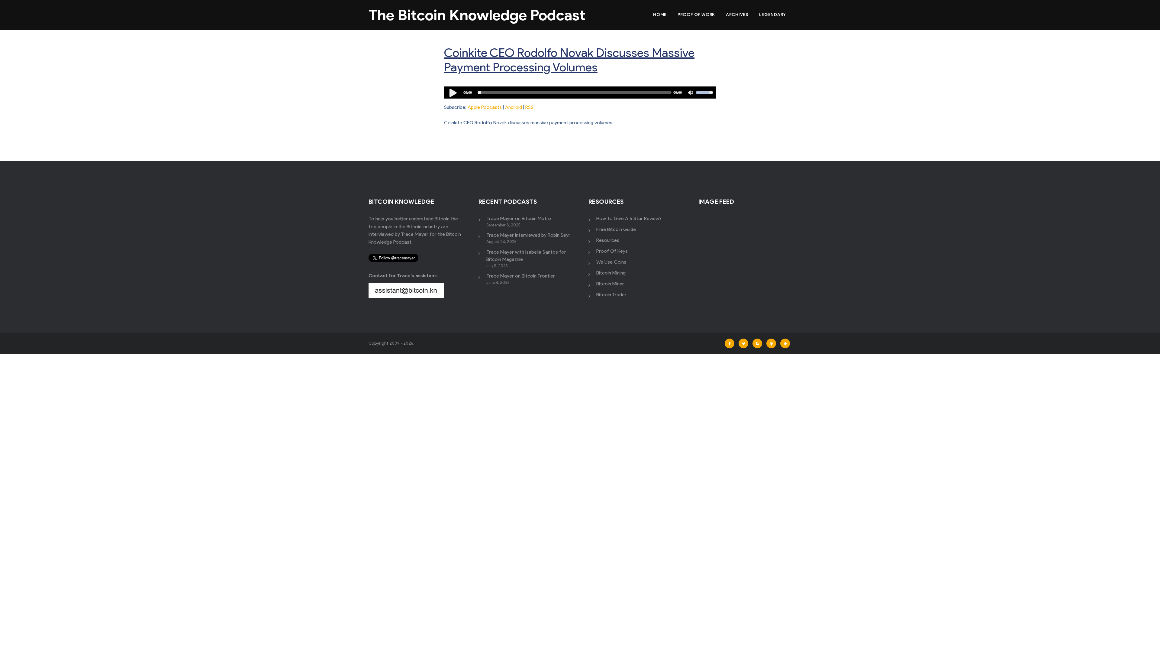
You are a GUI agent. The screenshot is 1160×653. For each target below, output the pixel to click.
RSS (529, 107)
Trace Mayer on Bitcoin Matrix (519, 218)
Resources (607, 240)
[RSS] (757, 343)
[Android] (785, 343)
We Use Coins (611, 262)
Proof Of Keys (612, 251)
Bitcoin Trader (611, 294)
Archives (737, 14)
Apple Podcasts (485, 107)
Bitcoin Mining (611, 273)
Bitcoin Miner (610, 284)
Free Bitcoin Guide (616, 229)
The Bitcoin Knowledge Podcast (477, 15)
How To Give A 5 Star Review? (629, 218)
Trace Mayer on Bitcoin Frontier (520, 276)
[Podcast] (771, 343)
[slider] (704, 96)
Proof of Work (696, 14)
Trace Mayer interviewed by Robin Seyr (528, 235)
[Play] (453, 92)
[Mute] (691, 93)
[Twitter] (743, 343)
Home (660, 14)
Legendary (772, 14)
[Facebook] (729, 343)
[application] (580, 92)
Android (513, 107)
